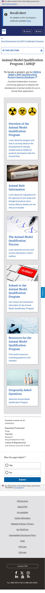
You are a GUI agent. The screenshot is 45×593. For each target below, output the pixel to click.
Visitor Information (22, 518)
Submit (22, 479)
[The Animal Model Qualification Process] (22, 215)
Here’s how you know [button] (9, 4)
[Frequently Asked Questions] (22, 368)
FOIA (22, 541)
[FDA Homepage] (4, 31)
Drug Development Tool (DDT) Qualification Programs (22, 41)
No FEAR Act (22, 530)
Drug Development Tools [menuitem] (14, 440)
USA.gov (22, 552)
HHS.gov (22, 547)
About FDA (22, 507)
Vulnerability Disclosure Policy (22, 535)
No (10, 472)
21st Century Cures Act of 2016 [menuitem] (17, 446)
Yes (11, 465)
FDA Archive (22, 501)
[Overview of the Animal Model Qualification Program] (22, 102)
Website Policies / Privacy (22, 524)
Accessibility (22, 512)
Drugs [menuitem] (7, 431)
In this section (10, 50)
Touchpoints (18, 487)
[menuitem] (22, 423)
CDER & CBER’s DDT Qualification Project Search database (24, 75)
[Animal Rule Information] (22, 164)
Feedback (43, 292)
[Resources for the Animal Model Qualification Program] (22, 316)
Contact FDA (22, 566)
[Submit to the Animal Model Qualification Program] (22, 263)
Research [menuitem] (9, 437)
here (29, 21)
